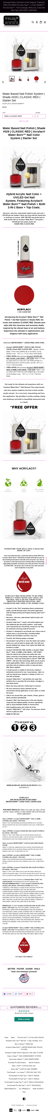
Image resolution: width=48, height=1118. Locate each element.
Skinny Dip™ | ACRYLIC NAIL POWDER (24, 1069)
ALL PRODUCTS (24, 1089)
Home (6, 1037)
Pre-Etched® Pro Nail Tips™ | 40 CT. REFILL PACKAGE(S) (24, 1082)
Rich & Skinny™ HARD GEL (24, 1044)
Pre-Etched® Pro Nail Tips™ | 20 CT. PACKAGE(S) (24, 1085)
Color (3, 112)
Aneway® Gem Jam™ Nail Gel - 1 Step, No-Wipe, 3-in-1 (24, 1041)
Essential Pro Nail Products (17, 1062)
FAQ (24, 1092)
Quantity (37, 112)
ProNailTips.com (20, 1105)
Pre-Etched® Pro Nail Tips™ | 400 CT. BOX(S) (24, 1076)
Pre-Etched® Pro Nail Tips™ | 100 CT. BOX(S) (24, 1079)
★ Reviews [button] (46, 561)
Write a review (24, 1019)
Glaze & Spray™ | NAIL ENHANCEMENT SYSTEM (24, 1056)
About (13, 1037)
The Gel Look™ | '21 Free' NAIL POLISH (30, 1037)
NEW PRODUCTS (10, 1089)
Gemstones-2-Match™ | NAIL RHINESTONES (24, 1059)
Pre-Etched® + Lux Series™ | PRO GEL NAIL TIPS (24, 1072)
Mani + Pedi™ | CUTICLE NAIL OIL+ (24, 1066)
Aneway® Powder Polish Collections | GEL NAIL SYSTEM (24, 1053)
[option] (12, 78)
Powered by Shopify (32, 1105)
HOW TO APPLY (38, 1089)
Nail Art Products (34, 1062)
